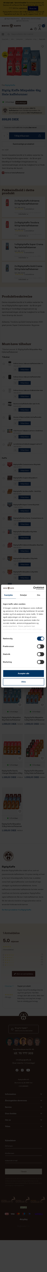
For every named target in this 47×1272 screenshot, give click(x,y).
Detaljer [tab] (23, 595)
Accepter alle (23, 673)
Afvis (23, 682)
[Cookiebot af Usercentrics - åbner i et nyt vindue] (33, 588)
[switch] (40, 646)
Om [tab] (38, 595)
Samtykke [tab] (8, 595)
